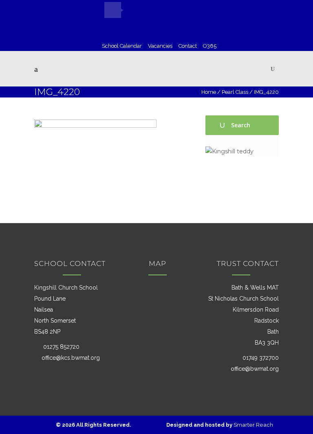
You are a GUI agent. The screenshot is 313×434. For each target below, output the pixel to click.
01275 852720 (60, 346)
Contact (188, 46)
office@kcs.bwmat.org (71, 357)
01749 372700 (260, 357)
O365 (209, 46)
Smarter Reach (253, 425)
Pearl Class (235, 92)
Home (208, 92)
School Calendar (122, 46)
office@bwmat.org (255, 368)
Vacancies (160, 46)
